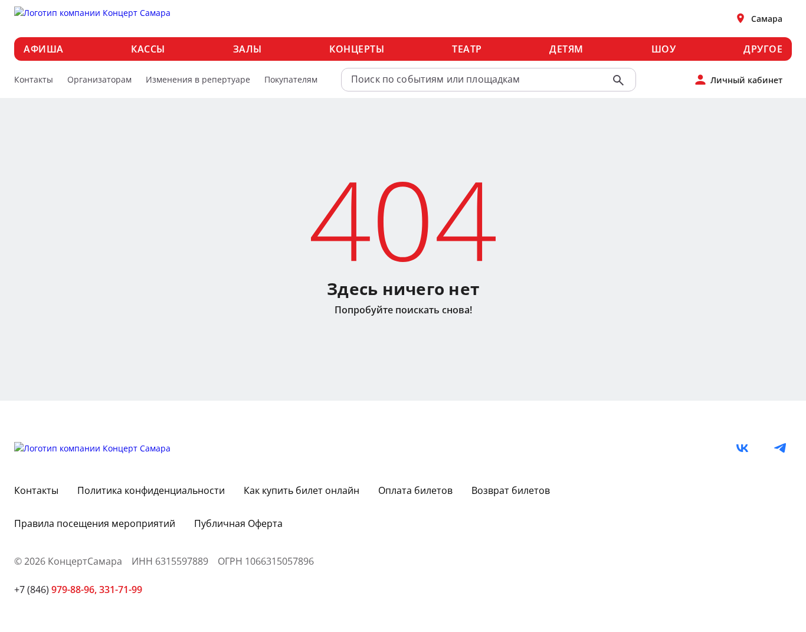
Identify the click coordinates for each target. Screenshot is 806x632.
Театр (467, 48)
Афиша (44, 48)
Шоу (663, 48)
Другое (762, 48)
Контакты (33, 79)
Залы (247, 48)
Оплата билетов (415, 490)
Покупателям (290, 79)
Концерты (356, 48)
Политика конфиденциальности (151, 490)
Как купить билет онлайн (301, 490)
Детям (566, 48)
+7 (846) (55, 589)
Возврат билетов (510, 490)
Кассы (148, 48)
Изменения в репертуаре (198, 79)
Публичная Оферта (238, 523)
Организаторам (99, 79)
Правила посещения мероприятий (94, 523)
